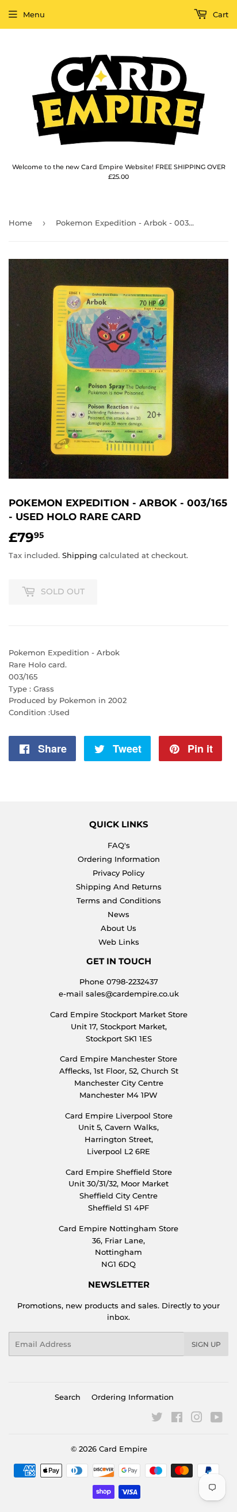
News (118, 914)
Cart (219, 14)
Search (68, 1397)
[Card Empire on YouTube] (217, 1418)
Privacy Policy (118, 872)
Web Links (118, 941)
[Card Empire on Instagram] (196, 1418)
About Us (118, 928)
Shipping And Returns (119, 886)
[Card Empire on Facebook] (177, 1418)
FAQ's (119, 845)
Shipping (79, 555)
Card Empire (123, 1448)
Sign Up (206, 1344)
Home (20, 222)
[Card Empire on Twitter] (157, 1418)
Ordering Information (119, 859)
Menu (34, 14)
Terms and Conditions (119, 900)
